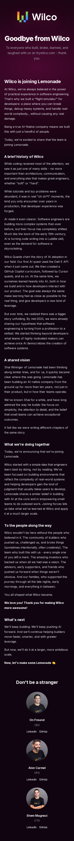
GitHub (43, 731)
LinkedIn (32, 731)
